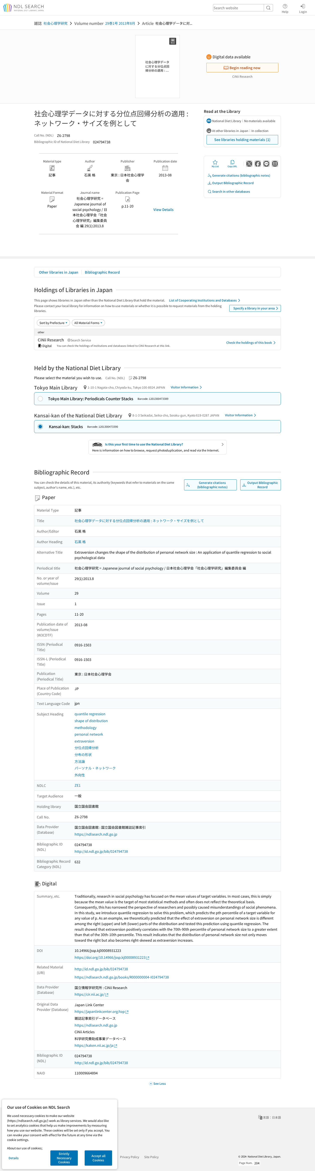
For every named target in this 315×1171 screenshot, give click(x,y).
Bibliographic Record (102, 272)
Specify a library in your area (254, 308)
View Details (163, 209)
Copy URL (232, 166)
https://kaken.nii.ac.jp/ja (94, 1045)
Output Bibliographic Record (233, 183)
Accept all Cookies (98, 1158)
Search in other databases (231, 191)
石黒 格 (80, 541)
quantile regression (90, 713)
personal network (89, 734)
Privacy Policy (129, 1157)
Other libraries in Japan (58, 272)
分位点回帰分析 (87, 747)
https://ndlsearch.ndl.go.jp (96, 834)
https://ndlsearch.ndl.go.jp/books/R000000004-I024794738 (122, 977)
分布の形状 (83, 754)
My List (215, 166)
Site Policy (151, 1157)
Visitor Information (184, 387)
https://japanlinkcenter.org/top (100, 1011)
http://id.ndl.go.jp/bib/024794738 (101, 851)
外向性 (80, 774)
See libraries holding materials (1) (242, 139)
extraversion (84, 741)
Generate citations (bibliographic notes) (241, 175)
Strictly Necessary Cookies (64, 1157)
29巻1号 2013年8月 (120, 23)
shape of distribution (91, 720)
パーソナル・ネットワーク (95, 768)
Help (285, 11)
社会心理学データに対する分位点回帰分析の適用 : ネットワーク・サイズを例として (139, 520)
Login (303, 11)
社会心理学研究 (56, 23)
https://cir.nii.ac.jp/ (90, 994)
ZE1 (78, 785)
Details (14, 1158)
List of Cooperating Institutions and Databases (203, 300)
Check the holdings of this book (249, 342)
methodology (85, 727)
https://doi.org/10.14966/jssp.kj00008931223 (110, 957)
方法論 (80, 761)
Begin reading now (245, 67)
